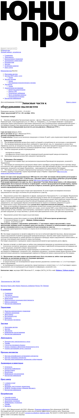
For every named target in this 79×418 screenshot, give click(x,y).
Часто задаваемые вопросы (17, 95)
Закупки (9, 71)
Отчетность (8, 367)
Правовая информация (42, 409)
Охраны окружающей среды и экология (18, 348)
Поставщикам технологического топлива (22, 83)
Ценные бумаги (10, 370)
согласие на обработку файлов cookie (37, 413)
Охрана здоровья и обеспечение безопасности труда (22, 347)
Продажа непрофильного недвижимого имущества (21, 356)
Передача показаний (11, 399)
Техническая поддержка (16, 96)
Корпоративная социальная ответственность (19, 300)
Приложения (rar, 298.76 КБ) (10, 281)
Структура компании (11, 296)
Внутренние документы (12, 320)
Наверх (18, 286)
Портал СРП (12, 91)
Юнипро (3, 71)
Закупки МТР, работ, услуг (13, 76)
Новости (7, 384)
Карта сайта (11, 286)
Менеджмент (9, 314)
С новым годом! (10, 383)
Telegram (46, 286)
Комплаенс (8, 318)
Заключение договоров (12, 401)
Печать (37, 286)
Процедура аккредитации (16, 89)
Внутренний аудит (11, 316)
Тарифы (7, 343)
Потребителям (7, 394)
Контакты (4, 286)
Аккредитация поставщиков (14, 88)
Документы (8, 84)
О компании (6, 289)
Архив (10, 77)
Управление (6, 307)
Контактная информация (13, 98)
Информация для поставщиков (15, 332)
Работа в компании (11, 302)
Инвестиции (9, 298)
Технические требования (16, 93)
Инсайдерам (9, 372)
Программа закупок (11, 74)
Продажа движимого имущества (15, 357)
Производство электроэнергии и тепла (17, 341)
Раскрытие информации (13, 368)
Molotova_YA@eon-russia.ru (65, 270)
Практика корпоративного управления (17, 311)
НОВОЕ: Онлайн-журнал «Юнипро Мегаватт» (20, 388)
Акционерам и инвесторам (12, 363)
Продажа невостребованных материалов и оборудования (23, 359)
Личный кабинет (11, 52)
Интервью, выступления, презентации (17, 386)
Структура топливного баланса (15, 345)
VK (41, 286)
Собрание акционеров (12, 313)
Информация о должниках (13, 402)
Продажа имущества (9, 352)
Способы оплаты (10, 397)
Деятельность (6, 338)
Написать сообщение (28, 286)
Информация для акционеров (14, 374)
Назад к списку (71, 102)
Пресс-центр (6, 379)
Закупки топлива (10, 79)
